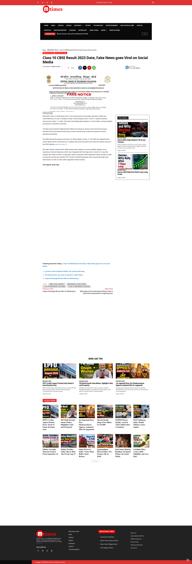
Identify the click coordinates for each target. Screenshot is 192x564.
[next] (146, 34)
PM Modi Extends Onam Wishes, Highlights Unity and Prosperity (96, 384)
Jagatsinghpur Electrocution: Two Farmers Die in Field (104, 453)
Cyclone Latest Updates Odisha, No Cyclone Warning (64, 271)
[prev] (143, 34)
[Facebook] (38, 2)
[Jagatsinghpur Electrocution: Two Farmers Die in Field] (105, 440)
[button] (153, 2)
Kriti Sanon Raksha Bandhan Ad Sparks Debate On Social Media (123, 453)
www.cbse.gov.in (61, 144)
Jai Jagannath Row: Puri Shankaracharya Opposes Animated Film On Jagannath (130, 384)
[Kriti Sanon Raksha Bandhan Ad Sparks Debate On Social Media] (123, 440)
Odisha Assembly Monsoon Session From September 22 (50, 451)
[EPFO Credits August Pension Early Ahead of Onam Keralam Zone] (59, 371)
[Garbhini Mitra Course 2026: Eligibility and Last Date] (141, 440)
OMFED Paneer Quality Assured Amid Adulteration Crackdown (122, 423)
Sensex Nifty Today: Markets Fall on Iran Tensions (131, 141)
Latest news (49, 400)
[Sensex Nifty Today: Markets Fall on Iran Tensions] (132, 129)
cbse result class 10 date (76, 284)
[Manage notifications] (187, 560)
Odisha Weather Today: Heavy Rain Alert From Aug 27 (68, 451)
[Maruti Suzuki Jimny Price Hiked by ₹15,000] (105, 411)
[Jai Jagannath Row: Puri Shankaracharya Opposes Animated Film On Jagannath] (132, 371)
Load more (95, 461)
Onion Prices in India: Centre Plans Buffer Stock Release (86, 453)
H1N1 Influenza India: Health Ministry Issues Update (139, 423)
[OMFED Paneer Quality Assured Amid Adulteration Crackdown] (123, 411)
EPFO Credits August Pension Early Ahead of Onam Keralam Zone (58, 384)
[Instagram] (42, 2)
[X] (47, 2)
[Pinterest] (89, 68)
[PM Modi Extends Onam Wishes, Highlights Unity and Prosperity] (96, 371)
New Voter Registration (108, 544)
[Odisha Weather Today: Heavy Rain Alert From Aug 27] (69, 440)
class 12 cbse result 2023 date (79, 286)
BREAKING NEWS (52, 50)
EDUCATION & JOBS (60, 53)
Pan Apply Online (106, 548)
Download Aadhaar (107, 537)
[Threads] (51, 2)
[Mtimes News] (59, 9)
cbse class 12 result (56, 284)
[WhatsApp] (94, 68)
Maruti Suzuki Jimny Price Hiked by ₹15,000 (72, 34)
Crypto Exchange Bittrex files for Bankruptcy (62, 278)
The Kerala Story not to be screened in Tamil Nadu (64, 275)
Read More (39, 543)
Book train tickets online (109, 540)
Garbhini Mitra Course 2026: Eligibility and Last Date (140, 453)
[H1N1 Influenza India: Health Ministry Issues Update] (141, 411)
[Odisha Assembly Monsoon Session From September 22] (51, 440)
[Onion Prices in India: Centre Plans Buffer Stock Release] (87, 440)
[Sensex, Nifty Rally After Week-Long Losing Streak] (132, 161)
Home (44, 50)
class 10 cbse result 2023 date (54, 286)
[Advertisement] (114, 14)
